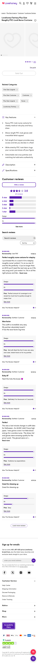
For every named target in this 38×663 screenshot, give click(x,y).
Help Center (6, 585)
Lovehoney (19, 8)
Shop (4, 611)
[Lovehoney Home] (9, 3)
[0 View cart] (31, 3)
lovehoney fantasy (30, 13)
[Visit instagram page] (21, 572)
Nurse (23, 101)
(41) (35, 62)
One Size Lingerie (9, 90)
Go (34, 560)
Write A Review (19, 184)
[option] (12, 39)
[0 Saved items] (27, 3)
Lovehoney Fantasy (9, 107)
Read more (23, 273)
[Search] (20, 3)
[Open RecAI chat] (33, 652)
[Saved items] (35, 21)
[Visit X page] (12, 572)
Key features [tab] (10, 117)
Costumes (21, 13)
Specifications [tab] (11, 170)
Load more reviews (19, 525)
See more (19, 226)
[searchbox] (17, 238)
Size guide (33, 67)
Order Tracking (7, 599)
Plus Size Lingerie (12, 13)
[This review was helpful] (34, 308)
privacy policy (24, 566)
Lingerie (3, 13)
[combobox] (28, 243)
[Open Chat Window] (33, 658)
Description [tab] (10, 164)
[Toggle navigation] (35, 3)
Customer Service (9, 581)
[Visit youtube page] (29, 572)
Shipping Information (9, 589)
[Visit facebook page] (4, 572)
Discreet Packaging (8, 592)
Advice (5, 605)
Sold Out (19, 73)
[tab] (19, 590)
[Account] (24, 3)
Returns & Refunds (8, 596)
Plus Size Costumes (9, 95)
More (4, 617)
